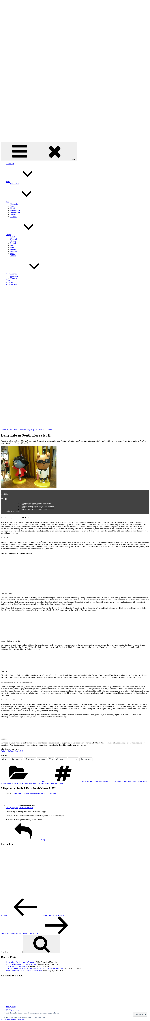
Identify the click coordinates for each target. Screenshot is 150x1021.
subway (25, 783)
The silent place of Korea (31, 504)
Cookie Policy (42, 1017)
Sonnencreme (6, 783)
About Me (9, 282)
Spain (12, 254)
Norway (13, 247)
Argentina (14, 276)
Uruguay (13, 278)
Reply (43, 840)
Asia (7, 202)
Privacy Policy (11, 1007)
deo (88, 781)
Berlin (12, 237)
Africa (8, 182)
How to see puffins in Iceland (16, 966)
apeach (83, 781)
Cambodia (14, 204)
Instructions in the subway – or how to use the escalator (39, 507)
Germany (13, 241)
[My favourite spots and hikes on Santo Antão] (113, 991)
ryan (140, 781)
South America (11, 274)
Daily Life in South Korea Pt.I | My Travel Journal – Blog (34, 793)
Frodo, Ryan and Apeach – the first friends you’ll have (39, 506)
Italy (12, 245)
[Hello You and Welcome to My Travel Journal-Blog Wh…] (12, 991)
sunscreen (40, 783)
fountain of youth (105, 781)
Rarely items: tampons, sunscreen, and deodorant (37, 503)
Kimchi (134, 781)
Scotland (13, 252)
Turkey (13, 215)
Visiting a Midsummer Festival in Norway (21, 964)
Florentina (49, 430)
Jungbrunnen (117, 781)
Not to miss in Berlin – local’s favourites (20, 962)
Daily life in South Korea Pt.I (12, 751)
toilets (47, 783)
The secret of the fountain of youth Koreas (35, 509)
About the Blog (11, 284)
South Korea (15, 212)
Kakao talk (127, 781)
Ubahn (60, 783)
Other (8, 280)
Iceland (13, 243)
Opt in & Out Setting (13, 1011)
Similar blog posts (13, 511)
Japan (12, 206)
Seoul (145, 781)
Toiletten (53, 783)
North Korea (15, 210)
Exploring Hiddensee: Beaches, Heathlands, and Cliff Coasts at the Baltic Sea (34, 968)
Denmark (13, 239)
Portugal (13, 249)
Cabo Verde (14, 184)
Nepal (12, 208)
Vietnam (13, 217)
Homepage (10, 164)
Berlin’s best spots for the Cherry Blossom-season (24, 971)
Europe (8, 235)
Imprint (8, 1009)
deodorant (94, 781)
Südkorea (32, 783)
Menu (74, 159)
